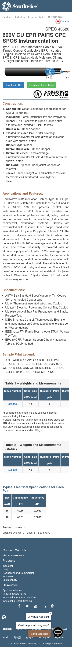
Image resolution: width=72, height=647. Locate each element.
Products (7, 17)
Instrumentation (36, 17)
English (7, 628)
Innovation (8, 576)
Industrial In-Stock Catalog (17, 601)
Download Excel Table (41, 85)
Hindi (5, 637)
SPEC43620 (55, 17)
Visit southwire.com (13, 555)
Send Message (39, 633)
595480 (12, 404)
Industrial (20, 17)
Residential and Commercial (18, 573)
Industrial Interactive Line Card (20, 597)
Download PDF (13, 85)
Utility (6, 569)
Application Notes (12, 590)
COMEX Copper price (15, 594)
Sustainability (10, 580)
